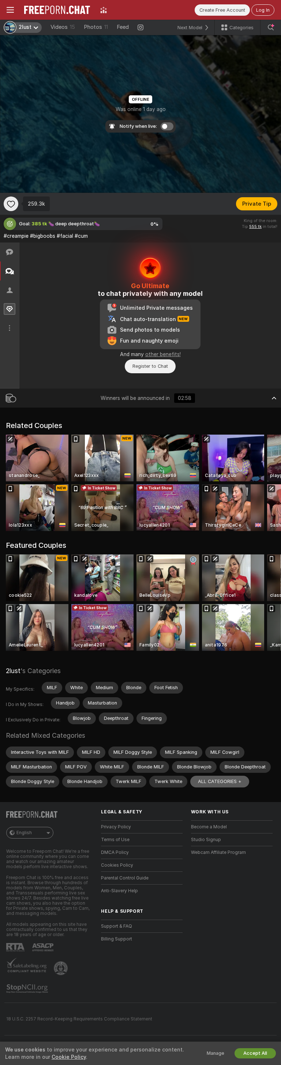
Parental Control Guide (125, 878)
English (24, 832)
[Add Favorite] (11, 203)
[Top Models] (103, 10)
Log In (263, 10)
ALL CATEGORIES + (219, 781)
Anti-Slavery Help (119, 890)
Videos (62, 27)
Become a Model (209, 826)
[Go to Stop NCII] (27, 988)
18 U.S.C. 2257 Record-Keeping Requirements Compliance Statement (79, 1019)
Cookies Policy (117, 865)
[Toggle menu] (10, 10)
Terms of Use (115, 839)
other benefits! (163, 354)
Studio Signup (206, 839)
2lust (13, 671)
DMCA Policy (115, 852)
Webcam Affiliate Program (218, 852)
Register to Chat (150, 366)
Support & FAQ (116, 926)
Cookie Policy (69, 1057)
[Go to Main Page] (57, 10)
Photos (96, 27)
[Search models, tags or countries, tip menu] (271, 27)
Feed (123, 27)
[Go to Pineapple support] (61, 968)
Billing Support (116, 939)
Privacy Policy (116, 826)
